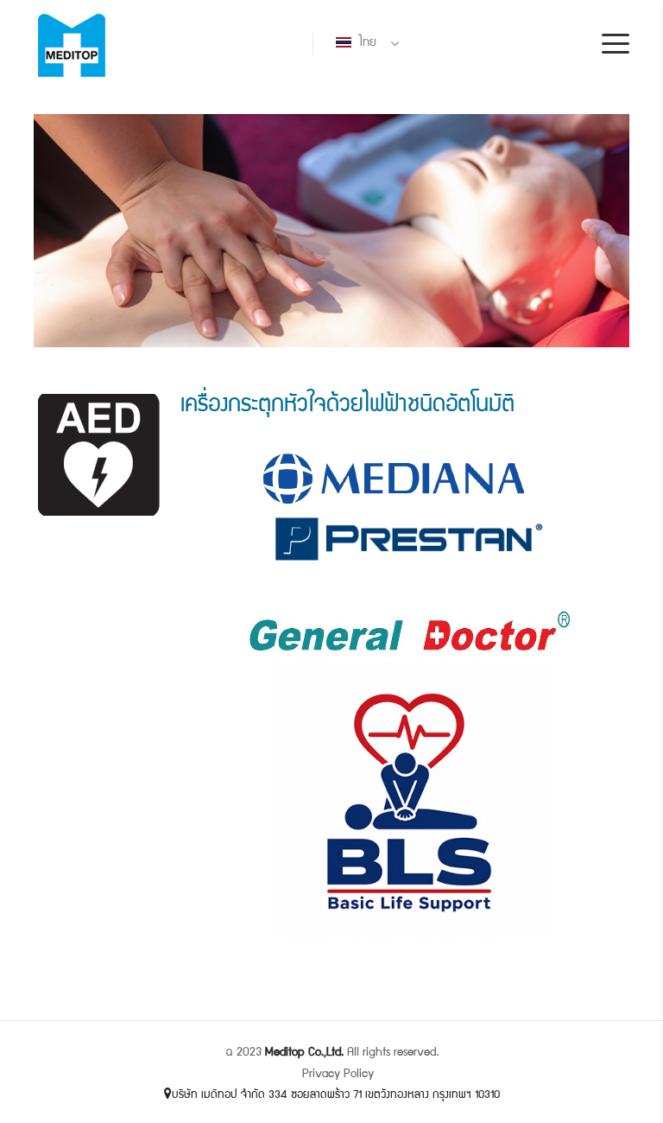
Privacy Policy (338, 1074)
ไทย (366, 43)
